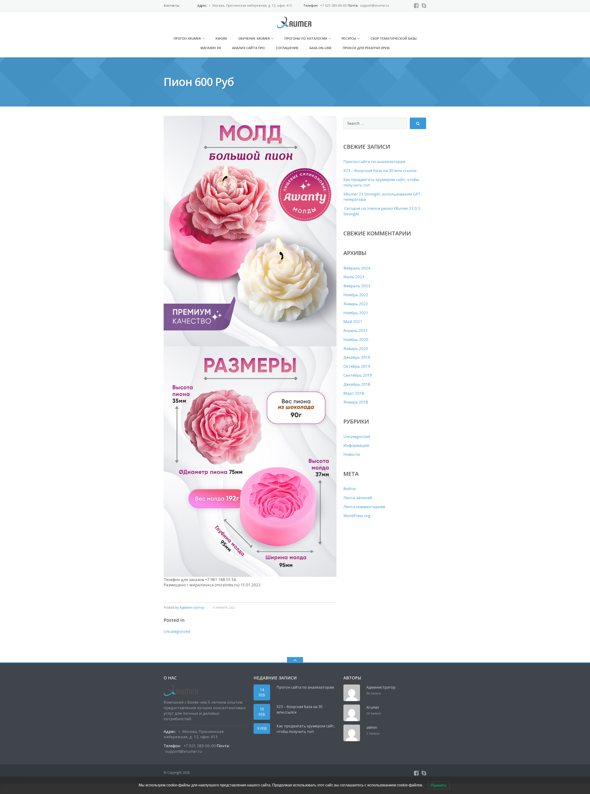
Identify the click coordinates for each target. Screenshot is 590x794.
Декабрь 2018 (356, 384)
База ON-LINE (321, 48)
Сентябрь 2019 (357, 375)
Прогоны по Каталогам (305, 38)
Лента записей (357, 497)
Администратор (192, 607)
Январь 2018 (355, 402)
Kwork (221, 38)
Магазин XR (211, 48)
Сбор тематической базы (394, 38)
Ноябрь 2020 (355, 339)
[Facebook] (416, 5)
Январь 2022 (355, 303)
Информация (356, 445)
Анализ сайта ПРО (248, 48)
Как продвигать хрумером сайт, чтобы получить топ (306, 728)
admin (371, 727)
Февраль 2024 (356, 268)
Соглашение (287, 48)
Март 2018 (353, 393)
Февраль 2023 (356, 285)
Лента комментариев (364, 506)
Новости (351, 454)
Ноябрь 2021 (355, 312)
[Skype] (424, 5)
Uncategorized (177, 631)
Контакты (171, 5)
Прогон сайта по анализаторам (374, 161)
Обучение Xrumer (254, 38)
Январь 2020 (355, 348)
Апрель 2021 (355, 330)
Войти (349, 488)
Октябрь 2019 (356, 366)
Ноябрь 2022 (355, 294)
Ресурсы (349, 38)
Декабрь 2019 (356, 357)
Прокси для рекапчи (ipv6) (366, 48)
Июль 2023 (353, 276)
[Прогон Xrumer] (295, 22)
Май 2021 (352, 321)
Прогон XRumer (187, 38)
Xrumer (372, 707)
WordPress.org (356, 515)
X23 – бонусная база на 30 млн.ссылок (380, 170)
